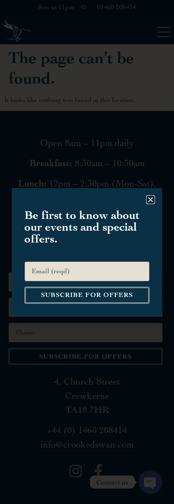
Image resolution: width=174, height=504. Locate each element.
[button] (150, 200)
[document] (87, 252)
